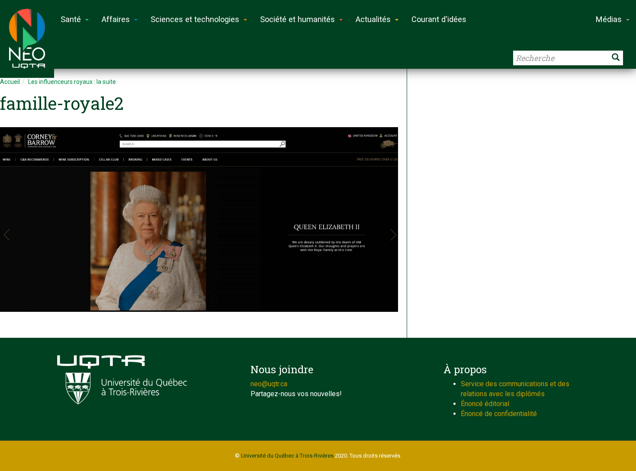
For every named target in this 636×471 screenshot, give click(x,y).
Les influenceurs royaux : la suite (72, 81)
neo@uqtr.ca (269, 384)
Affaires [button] (116, 19)
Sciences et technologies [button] (195, 19)
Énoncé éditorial (485, 404)
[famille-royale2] (199, 219)
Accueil (10, 81)
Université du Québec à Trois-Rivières (287, 455)
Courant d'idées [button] (438, 19)
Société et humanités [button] (297, 19)
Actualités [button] (373, 19)
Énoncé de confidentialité (499, 414)
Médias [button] (609, 19)
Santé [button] (71, 19)
